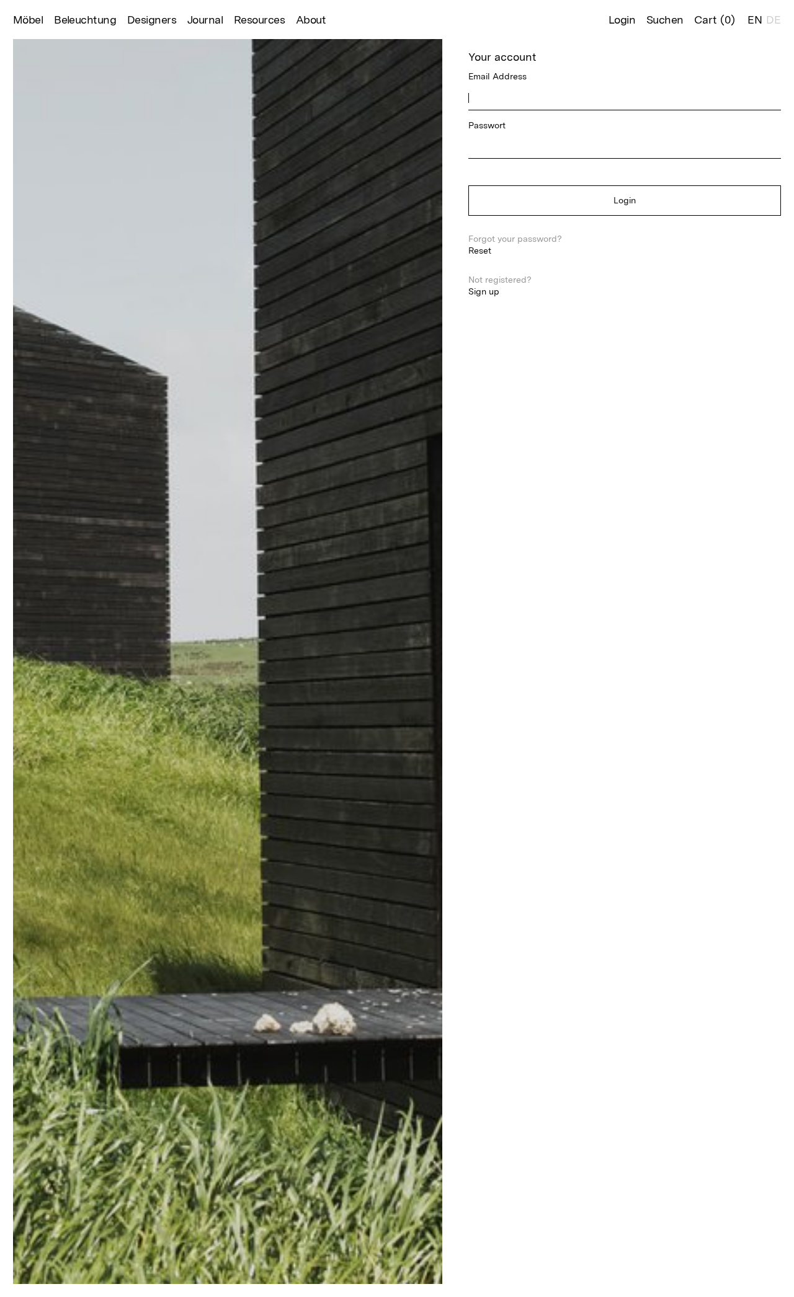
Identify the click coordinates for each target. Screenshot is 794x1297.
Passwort (487, 125)
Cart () (714, 19)
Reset (479, 250)
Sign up (483, 291)
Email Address (497, 76)
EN (754, 19)
